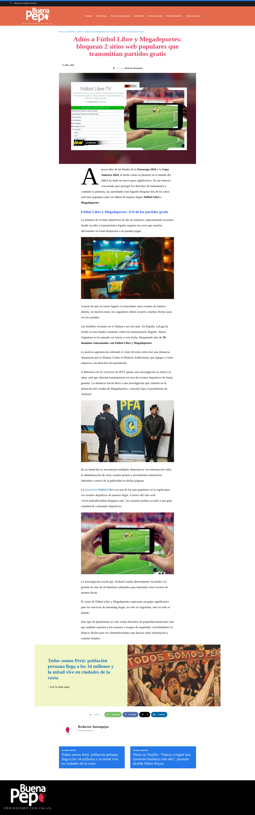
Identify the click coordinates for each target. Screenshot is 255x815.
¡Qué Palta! (70, 31)
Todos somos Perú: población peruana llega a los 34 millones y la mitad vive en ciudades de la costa (90, 758)
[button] (22, 3)
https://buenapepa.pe (85, 730)
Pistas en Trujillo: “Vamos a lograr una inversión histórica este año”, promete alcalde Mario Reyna (161, 758)
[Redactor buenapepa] (114, 68)
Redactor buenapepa (134, 68)
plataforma (99, 489)
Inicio (60, 31)
